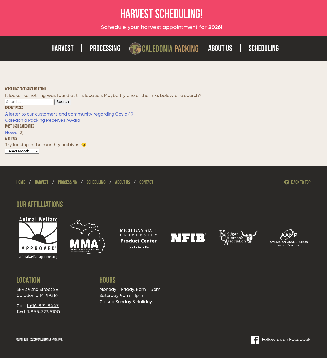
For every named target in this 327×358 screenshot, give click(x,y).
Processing (105, 48)
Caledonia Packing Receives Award (42, 120)
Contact (146, 182)
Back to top (301, 182)
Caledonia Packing (164, 48)
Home (20, 182)
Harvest (62, 48)
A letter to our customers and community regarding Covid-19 (69, 114)
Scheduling (264, 48)
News (11, 133)
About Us (220, 48)
